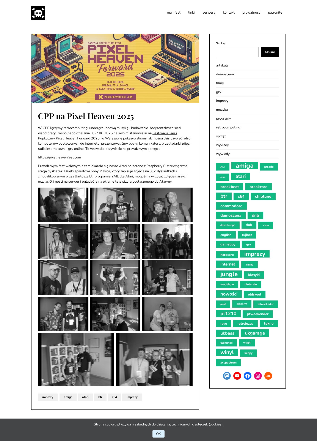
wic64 (247, 343)
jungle (229, 274)
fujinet (247, 235)
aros (222, 177)
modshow (227, 284)
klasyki (254, 274)
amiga (68, 397)
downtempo (227, 225)
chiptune (263, 196)
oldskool (254, 294)
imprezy (47, 397)
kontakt (229, 12)
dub (249, 225)
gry (218, 92)
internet (227, 264)
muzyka (222, 109)
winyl (227, 352)
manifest (173, 12)
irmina (249, 264)
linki (191, 12)
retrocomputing (228, 127)
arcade (269, 167)
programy (223, 118)
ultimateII (226, 343)
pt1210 (228, 313)
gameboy (227, 244)
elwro (266, 225)
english (225, 235)
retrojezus (245, 323)
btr (100, 397)
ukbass (227, 333)
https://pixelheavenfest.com (59, 157)
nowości (228, 294)
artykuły (222, 65)
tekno (269, 323)
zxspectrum (228, 362)
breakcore (258, 186)
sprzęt (221, 136)
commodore (231, 206)
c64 (114, 397)
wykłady (222, 145)
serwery (208, 12)
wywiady (223, 154)
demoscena (225, 74)
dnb (255, 215)
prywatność (251, 12)
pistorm (242, 304)
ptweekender (257, 314)
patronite (275, 12)
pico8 (223, 304)
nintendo (251, 284)
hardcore (227, 255)
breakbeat (229, 186)
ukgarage (255, 333)
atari (85, 397)
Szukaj (221, 43)
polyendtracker (266, 304)
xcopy (248, 353)
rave (223, 323)
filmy (220, 83)
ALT (222, 167)
